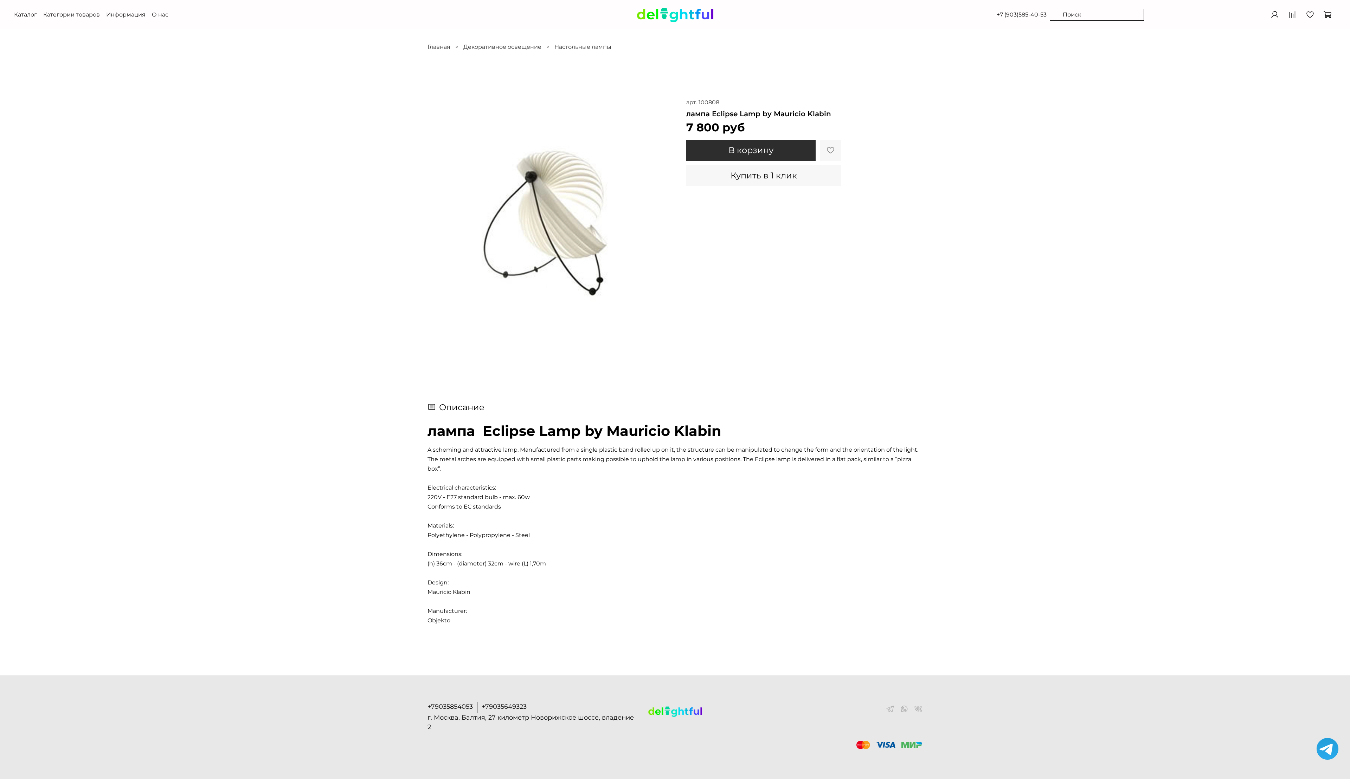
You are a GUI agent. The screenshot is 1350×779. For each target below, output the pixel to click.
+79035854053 (450, 707)
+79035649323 (504, 707)
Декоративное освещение (502, 47)
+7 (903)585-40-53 (1022, 14)
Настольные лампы (582, 47)
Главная (439, 47)
